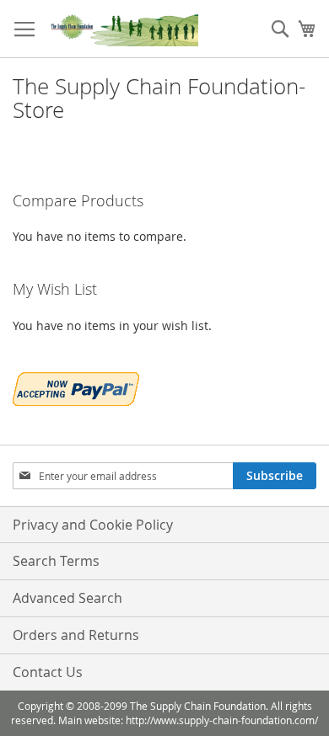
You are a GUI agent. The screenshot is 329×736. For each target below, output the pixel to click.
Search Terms (56, 561)
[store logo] (122, 29)
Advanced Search (67, 598)
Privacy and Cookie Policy (93, 524)
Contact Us (48, 672)
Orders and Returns (76, 635)
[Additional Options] (76, 387)
